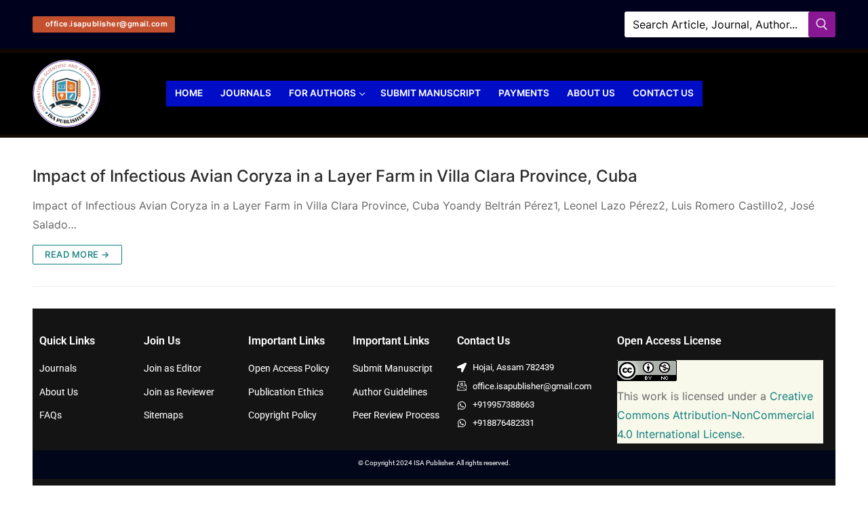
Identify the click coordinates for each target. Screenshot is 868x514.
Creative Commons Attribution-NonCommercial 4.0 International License (715, 415)
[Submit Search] (821, 24)
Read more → (77, 254)
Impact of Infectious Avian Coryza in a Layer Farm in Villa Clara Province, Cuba (335, 176)
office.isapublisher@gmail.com (105, 23)
